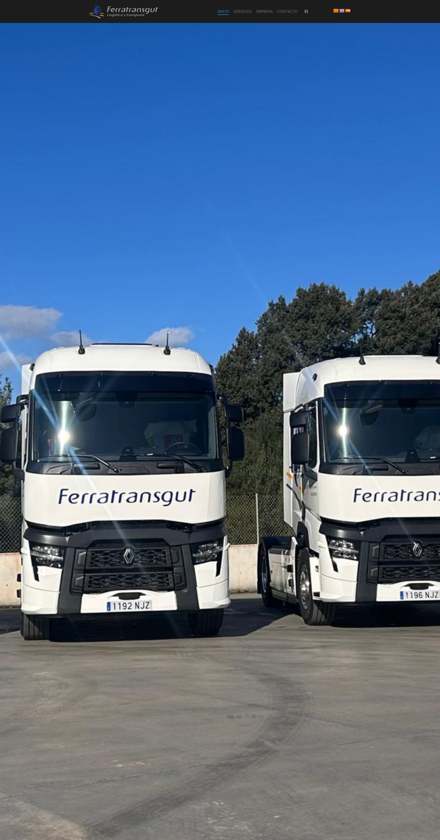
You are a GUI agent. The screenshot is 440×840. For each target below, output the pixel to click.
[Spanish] (348, 11)
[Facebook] (306, 12)
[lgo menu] (123, 11)
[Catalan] (336, 11)
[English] (342, 11)
